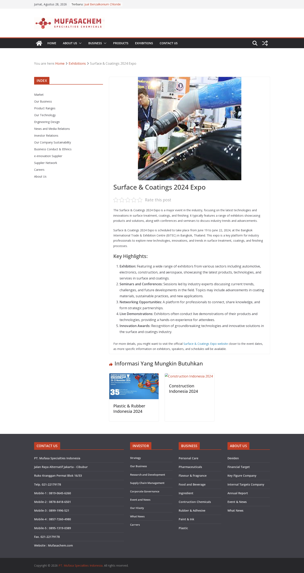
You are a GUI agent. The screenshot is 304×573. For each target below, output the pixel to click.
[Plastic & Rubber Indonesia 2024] (134, 376)
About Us (70, 43)
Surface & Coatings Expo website (205, 344)
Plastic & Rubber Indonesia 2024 (129, 408)
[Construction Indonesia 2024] (189, 376)
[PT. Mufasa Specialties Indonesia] (39, 43)
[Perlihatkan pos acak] (265, 43)
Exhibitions (144, 43)
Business (95, 43)
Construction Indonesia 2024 (183, 388)
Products (120, 43)
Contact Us (169, 43)
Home (51, 43)
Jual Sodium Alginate (98, 2)
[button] (79, 43)
